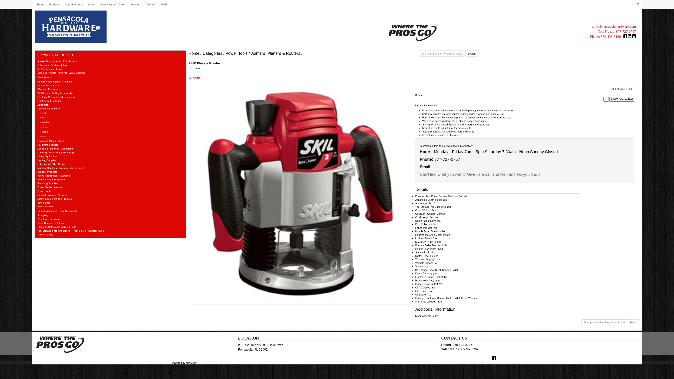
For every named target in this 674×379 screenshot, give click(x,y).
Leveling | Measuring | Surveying (55, 152)
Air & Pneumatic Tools (49, 69)
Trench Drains (45, 234)
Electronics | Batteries (49, 100)
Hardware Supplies (47, 144)
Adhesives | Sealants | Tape (52, 65)
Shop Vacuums (45, 206)
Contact (150, 4)
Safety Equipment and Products (54, 198)
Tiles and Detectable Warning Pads (56, 226)
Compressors (45, 77)
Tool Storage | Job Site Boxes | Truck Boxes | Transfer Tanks (70, 230)
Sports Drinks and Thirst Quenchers (57, 211)
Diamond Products (47, 89)
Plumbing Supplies (47, 183)
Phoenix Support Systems (51, 179)
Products (54, 4)
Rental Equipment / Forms (52, 195)
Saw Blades (43, 202)
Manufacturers (74, 4)
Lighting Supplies (46, 160)
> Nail (43, 136)
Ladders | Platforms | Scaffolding (55, 148)
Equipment (43, 104)
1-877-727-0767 (624, 31)
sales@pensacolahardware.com (614, 26)
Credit (164, 4)
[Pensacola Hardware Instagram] (634, 37)
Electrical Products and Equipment (56, 97)
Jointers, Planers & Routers (275, 53)
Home (40, 4)
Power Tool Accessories (50, 187)
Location (135, 4)
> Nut (42, 118)
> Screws (44, 127)
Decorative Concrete (48, 85)
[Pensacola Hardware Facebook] (625, 37)
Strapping (42, 215)
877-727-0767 (447, 159)
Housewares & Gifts (112, 4)
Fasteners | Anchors (48, 108)
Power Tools (44, 191)
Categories (212, 53)
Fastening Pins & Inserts (50, 140)
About (91, 4)
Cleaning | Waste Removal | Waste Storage (61, 72)
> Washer (44, 122)
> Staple (44, 132)
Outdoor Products (47, 171)
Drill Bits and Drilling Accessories (55, 93)
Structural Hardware (48, 219)
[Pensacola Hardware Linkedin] (630, 37)
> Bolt (43, 113)
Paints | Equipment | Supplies (53, 175)
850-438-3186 (611, 36)
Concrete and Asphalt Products (54, 81)
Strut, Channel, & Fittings (51, 223)
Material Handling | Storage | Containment (60, 168)
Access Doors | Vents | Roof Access (57, 61)
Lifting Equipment (47, 156)
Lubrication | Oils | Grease (51, 164)
